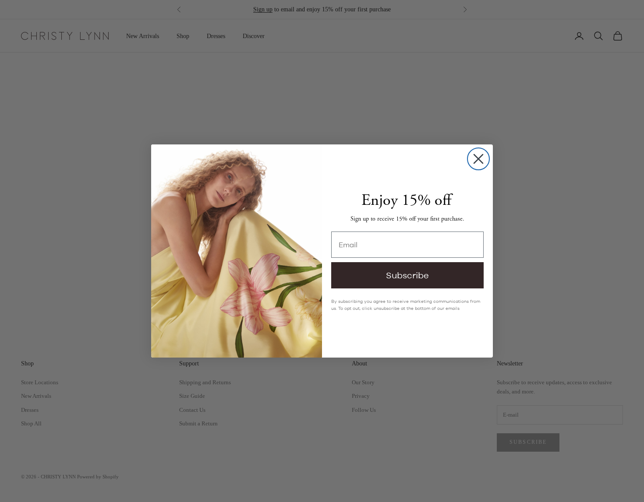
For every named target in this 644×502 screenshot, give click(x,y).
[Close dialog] (478, 159)
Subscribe (407, 275)
